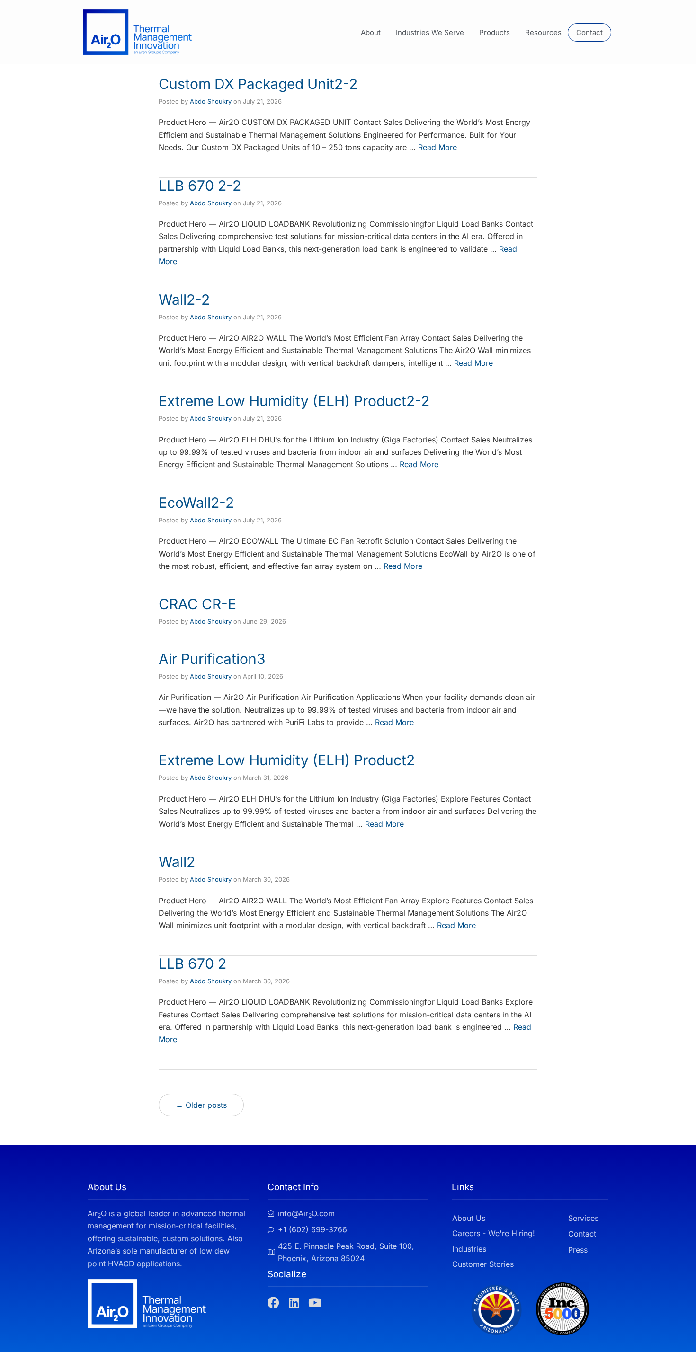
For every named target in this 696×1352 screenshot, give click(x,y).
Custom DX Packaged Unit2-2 (258, 83)
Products (494, 32)
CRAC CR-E (197, 603)
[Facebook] (273, 1302)
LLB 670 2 (192, 963)
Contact (589, 32)
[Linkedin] (294, 1302)
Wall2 (177, 861)
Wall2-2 (184, 299)
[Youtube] (315, 1302)
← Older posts (201, 1105)
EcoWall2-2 (196, 502)
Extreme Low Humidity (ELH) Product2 (287, 760)
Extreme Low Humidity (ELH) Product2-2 (294, 400)
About (371, 32)
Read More (437, 147)
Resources (543, 32)
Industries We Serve (430, 32)
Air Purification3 (212, 658)
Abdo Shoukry (211, 101)
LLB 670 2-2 (200, 185)
